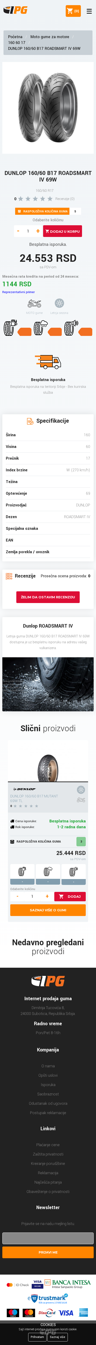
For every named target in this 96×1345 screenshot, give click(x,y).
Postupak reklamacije (48, 1113)
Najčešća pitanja (48, 1182)
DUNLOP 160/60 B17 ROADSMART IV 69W (44, 48)
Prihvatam (37, 1337)
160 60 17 (16, 42)
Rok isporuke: (25, 827)
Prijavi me (48, 1252)
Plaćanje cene (48, 1145)
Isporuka (48, 1084)
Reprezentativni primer (18, 292)
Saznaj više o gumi (48, 910)
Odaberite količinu (48, 220)
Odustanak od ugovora (48, 1103)
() (75, 11)
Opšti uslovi (48, 1075)
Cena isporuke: (26, 821)
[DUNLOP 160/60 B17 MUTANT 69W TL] (48, 761)
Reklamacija (48, 1173)
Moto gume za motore (50, 37)
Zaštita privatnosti (48, 1154)
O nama (48, 1066)
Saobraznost (48, 1094)
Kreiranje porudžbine (48, 1163)
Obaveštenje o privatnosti (48, 1191)
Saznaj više (57, 1337)
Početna (15, 37)
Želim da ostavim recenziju (48, 597)
